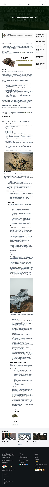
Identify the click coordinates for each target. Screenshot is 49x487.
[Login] (42, 4)
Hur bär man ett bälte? (6, 441)
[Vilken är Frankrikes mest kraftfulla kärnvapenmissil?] (24, 436)
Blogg (20, 453)
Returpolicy (36, 457)
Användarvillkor (37, 456)
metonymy (19, 267)
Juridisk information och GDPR (23, 460)
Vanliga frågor (37, 453)
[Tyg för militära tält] (15, 416)
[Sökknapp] (28, 4)
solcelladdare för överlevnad (26, 112)
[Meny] (46, 4)
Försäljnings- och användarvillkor (24, 459)
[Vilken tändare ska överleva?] (40, 436)
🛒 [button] (17, 424)
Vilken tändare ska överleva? (37, 441)
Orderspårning (42, 1)
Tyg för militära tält (15, 421)
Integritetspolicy (21, 456)
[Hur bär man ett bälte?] (9, 436)
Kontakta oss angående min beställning (7, 460)
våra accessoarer (25, 407)
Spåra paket (36, 454)
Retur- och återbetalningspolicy (23, 457)
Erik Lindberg (9, 34)
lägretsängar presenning (22, 52)
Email (46, 1)
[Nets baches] (17, 61)
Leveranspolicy (21, 454)
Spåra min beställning (5, 458)
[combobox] (24, 4)
